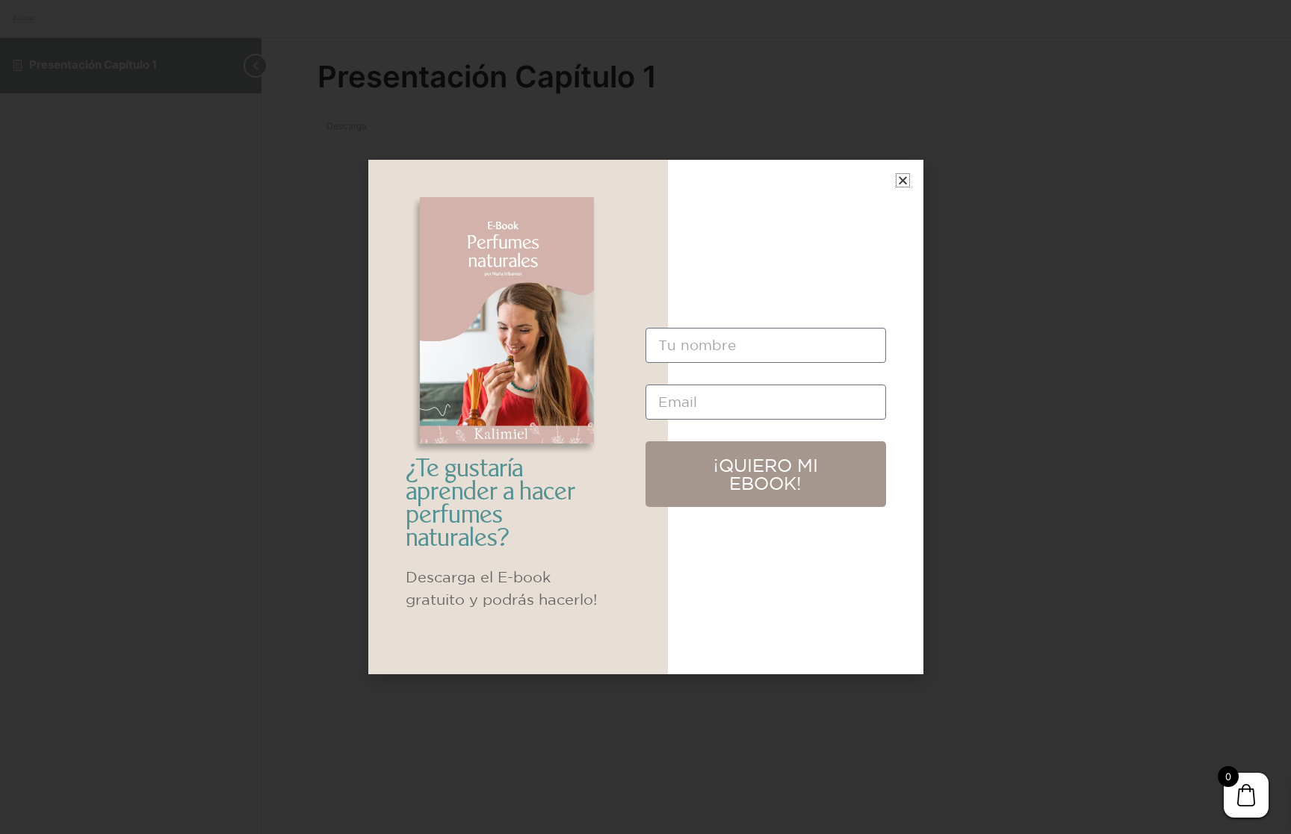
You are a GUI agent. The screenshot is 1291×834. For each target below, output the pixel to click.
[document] (645, 417)
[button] (902, 180)
